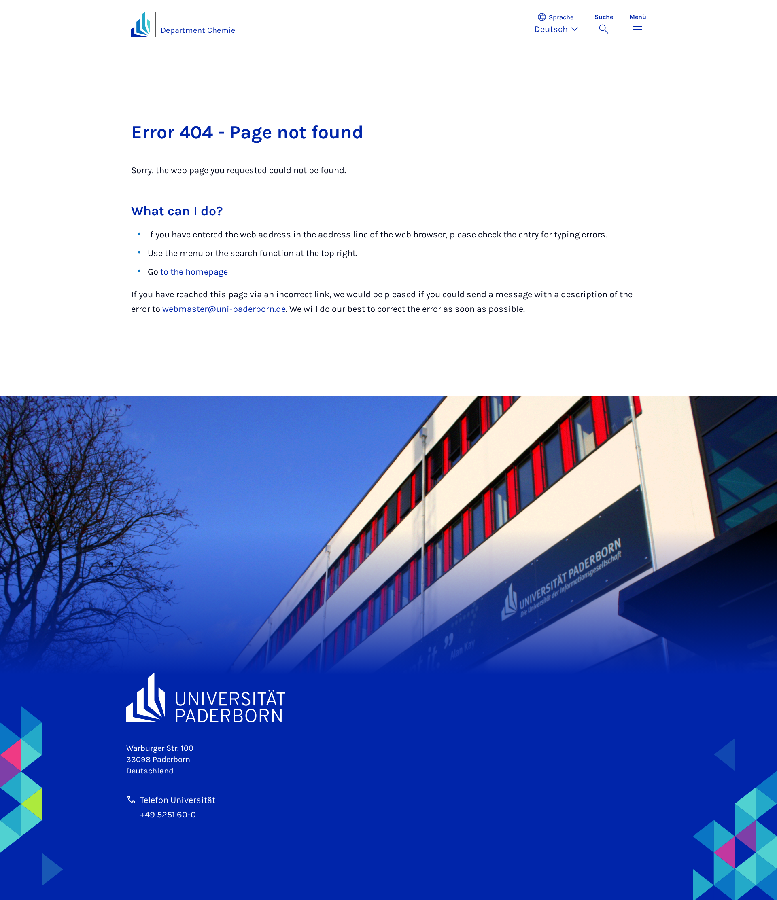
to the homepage (194, 272)
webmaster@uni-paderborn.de (224, 309)
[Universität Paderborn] (388, 697)
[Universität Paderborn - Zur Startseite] (141, 24)
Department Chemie (198, 30)
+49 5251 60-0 (168, 814)
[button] (560, 24)
